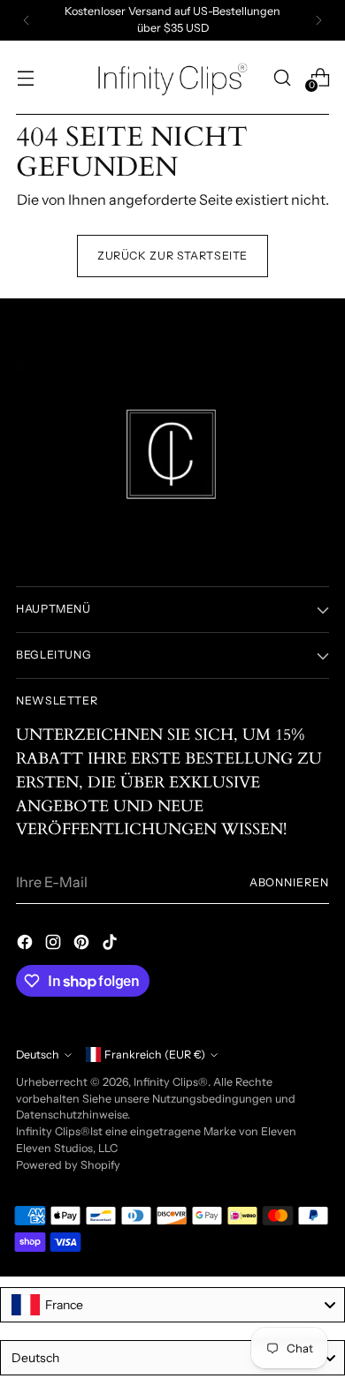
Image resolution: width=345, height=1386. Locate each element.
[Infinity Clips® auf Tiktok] (111, 944)
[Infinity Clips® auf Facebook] (26, 944)
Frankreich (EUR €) (154, 1054)
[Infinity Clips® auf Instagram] (54, 944)
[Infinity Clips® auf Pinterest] (83, 944)
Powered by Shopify (68, 1164)
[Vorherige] (26, 20)
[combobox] (172, 1304)
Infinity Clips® (171, 1081)
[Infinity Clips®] (172, 78)
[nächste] (318, 20)
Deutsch (37, 1054)
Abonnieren (289, 882)
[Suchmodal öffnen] (282, 77)
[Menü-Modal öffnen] (25, 77)
